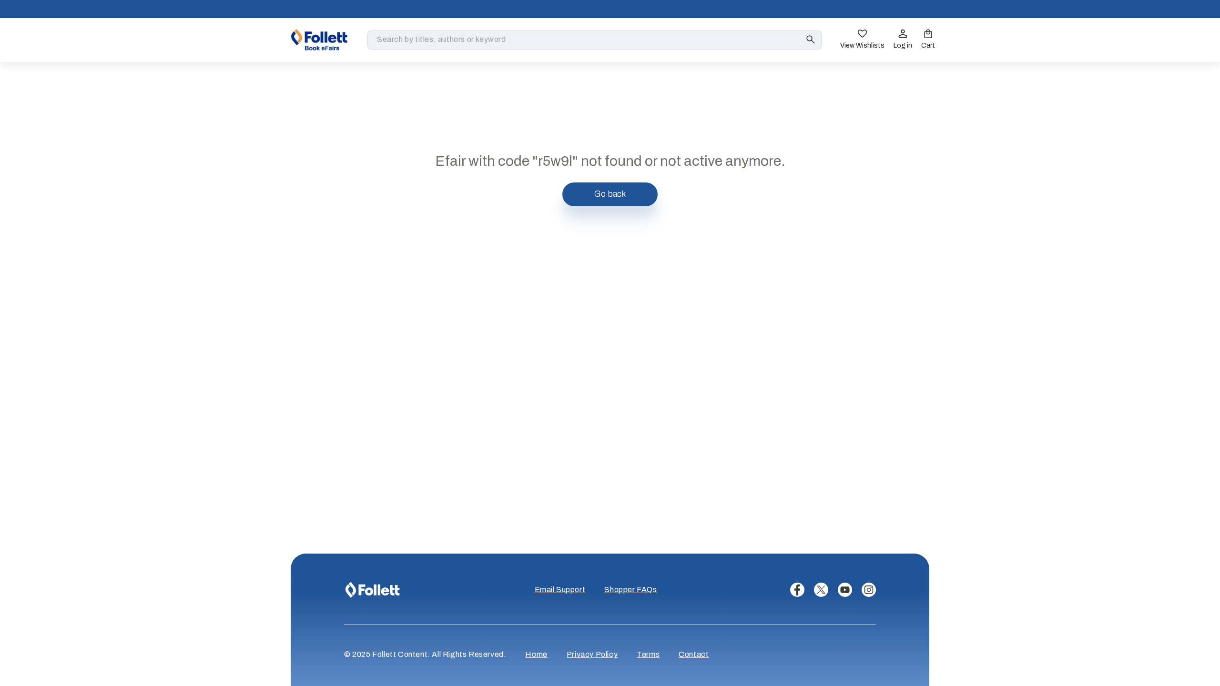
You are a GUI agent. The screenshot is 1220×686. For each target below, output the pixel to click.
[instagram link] (869, 590)
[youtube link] (845, 590)
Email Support (560, 589)
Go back (610, 194)
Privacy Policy (592, 654)
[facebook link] (797, 590)
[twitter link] (821, 590)
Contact (694, 654)
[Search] (810, 39)
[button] (928, 40)
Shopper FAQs (630, 589)
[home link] (319, 39)
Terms (648, 654)
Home (536, 654)
